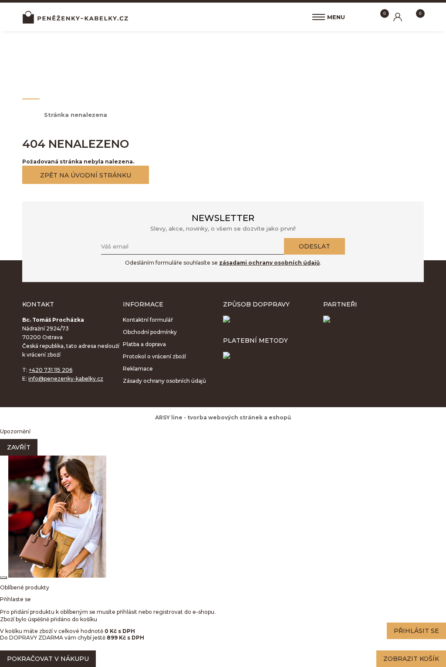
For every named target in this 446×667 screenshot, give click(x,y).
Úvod (28, 114)
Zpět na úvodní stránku (85, 175)
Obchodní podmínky (150, 332)
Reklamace (138, 368)
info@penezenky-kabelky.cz (65, 378)
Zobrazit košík (411, 659)
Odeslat (314, 246)
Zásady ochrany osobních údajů (164, 381)
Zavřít (18, 447)
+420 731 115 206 (50, 370)
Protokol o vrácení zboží (154, 356)
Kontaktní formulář (148, 319)
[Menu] (318, 17)
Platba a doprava (144, 344)
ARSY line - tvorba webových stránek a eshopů (223, 417)
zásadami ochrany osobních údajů (269, 262)
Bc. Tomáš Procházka (75, 17)
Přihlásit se (416, 631)
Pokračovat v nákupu (48, 659)
